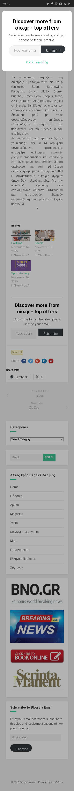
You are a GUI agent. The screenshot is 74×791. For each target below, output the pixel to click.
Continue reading (37, 62)
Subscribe (53, 51)
